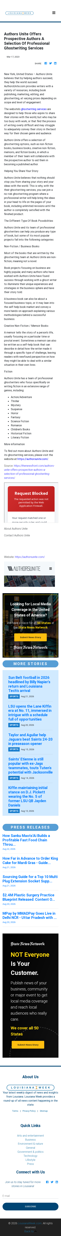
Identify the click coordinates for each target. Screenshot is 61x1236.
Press (30, 1164)
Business (30, 1139)
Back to (29, 1231)
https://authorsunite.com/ (30, 557)
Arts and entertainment (30, 1135)
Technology (30, 1155)
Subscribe (30, 1206)
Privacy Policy (29, 1110)
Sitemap (44, 1110)
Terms (15, 1110)
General (30, 1147)
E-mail (6, 1195)
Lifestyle (30, 1159)
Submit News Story (30, 637)
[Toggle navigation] (54, 12)
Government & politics (30, 1151)
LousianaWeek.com (30, 1223)
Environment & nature (30, 1143)
